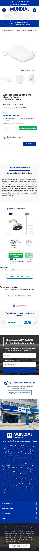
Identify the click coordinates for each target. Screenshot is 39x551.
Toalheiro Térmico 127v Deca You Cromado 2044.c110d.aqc (32, 243)
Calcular (29, 144)
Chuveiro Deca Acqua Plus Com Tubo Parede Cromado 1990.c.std (15, 243)
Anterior (3, 322)
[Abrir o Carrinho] (35, 10)
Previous (2, 23)
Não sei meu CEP (30, 137)
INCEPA (11, 104)
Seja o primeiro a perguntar (19, 296)
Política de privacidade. (13, 542)
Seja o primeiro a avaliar (19, 276)
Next (36, 23)
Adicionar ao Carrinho (27, 128)
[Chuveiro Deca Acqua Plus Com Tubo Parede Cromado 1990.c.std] (16, 224)
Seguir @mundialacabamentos (19, 393)
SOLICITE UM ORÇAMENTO (20, 4)
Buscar (32, 16)
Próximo (35, 322)
